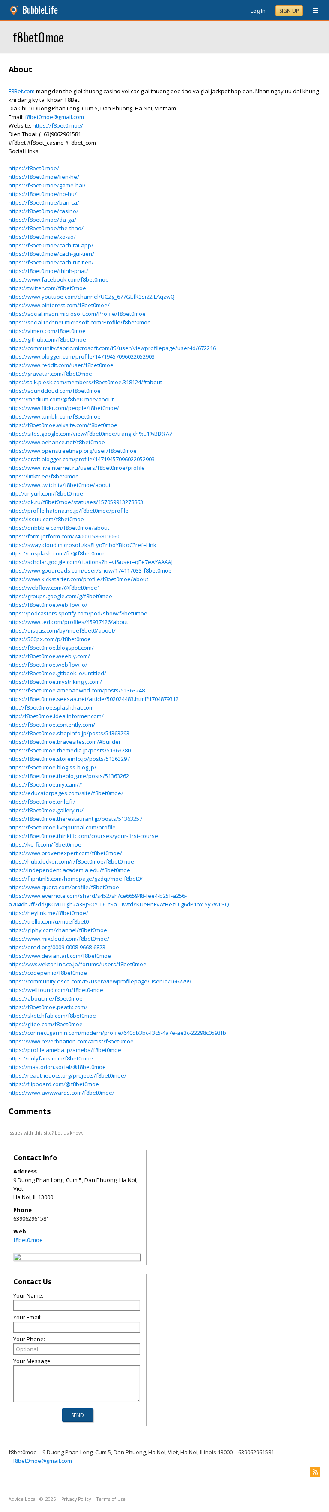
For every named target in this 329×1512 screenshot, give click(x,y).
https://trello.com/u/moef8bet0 (49, 921)
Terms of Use (111, 1499)
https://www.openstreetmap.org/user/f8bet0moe (73, 450)
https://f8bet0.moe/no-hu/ (43, 194)
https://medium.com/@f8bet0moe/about (61, 399)
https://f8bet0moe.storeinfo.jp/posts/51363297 (69, 759)
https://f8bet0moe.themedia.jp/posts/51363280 (70, 750)
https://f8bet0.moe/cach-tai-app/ (51, 245)
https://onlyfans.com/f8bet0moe (51, 1058)
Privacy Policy (76, 1499)
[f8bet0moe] (17, 1258)
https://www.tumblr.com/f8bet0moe (55, 416)
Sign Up (289, 11)
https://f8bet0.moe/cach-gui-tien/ (51, 254)
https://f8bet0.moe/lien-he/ (44, 177)
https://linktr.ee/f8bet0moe (44, 476)
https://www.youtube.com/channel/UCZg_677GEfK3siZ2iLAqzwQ (92, 296)
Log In (258, 11)
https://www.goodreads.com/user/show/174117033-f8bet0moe (90, 570)
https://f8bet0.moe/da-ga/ (42, 219)
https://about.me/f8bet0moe (46, 998)
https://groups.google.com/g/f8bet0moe (60, 596)
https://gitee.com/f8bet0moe (46, 1024)
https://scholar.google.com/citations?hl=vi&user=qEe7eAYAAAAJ (91, 562)
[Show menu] (312, 11)
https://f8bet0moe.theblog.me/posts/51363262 (69, 776)
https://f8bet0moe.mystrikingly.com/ (55, 682)
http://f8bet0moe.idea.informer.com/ (56, 716)
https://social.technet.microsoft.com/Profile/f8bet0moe (80, 322)
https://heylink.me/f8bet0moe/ (48, 913)
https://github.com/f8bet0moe (47, 339)
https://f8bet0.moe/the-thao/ (46, 228)
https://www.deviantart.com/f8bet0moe (60, 955)
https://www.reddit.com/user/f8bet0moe (61, 365)
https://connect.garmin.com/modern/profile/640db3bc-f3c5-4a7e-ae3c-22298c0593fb (117, 1033)
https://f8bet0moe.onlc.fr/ (42, 801)
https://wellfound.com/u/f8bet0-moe (56, 990)
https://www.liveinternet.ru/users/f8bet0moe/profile (77, 468)
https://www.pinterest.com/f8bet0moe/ (59, 305)
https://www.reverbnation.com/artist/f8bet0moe (71, 1041)
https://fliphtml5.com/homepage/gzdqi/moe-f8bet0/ (76, 878)
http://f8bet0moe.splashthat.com (51, 707)
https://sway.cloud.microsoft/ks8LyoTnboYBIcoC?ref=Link (82, 545)
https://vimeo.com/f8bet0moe (47, 331)
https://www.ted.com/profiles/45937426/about (68, 622)
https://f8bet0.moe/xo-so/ (42, 237)
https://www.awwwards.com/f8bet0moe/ (61, 1092)
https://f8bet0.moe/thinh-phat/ (48, 271)
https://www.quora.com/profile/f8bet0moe (64, 887)
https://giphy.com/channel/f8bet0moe (58, 930)
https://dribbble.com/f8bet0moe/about (59, 528)
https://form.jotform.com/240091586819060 (64, 536)
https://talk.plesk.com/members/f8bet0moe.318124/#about (85, 382)
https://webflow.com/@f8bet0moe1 (54, 587)
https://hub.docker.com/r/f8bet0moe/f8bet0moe (71, 861)
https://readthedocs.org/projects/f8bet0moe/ (67, 1075)
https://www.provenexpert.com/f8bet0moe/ (65, 853)
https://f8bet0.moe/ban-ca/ (44, 202)
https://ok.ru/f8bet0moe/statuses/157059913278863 (76, 502)
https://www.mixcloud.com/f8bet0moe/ (59, 938)
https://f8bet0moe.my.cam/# (45, 784)
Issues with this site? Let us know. (46, 1132)
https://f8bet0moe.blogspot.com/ (51, 647)
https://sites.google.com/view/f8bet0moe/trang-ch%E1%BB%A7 (90, 433)
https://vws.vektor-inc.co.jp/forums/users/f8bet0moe (78, 964)
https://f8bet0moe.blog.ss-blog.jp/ (52, 767)
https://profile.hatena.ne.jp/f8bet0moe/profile (69, 510)
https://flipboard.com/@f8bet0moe (54, 1084)
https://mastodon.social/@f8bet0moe (57, 1067)
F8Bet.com (22, 91)
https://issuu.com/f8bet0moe (46, 519)
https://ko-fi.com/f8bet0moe (45, 844)
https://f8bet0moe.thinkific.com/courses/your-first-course (83, 836)
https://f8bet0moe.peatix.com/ (48, 1007)
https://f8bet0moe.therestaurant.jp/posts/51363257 (75, 819)
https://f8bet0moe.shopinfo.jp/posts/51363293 (69, 733)
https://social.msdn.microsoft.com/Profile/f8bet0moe (77, 314)
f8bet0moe (38, 36)
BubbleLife (40, 9)
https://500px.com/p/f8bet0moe (50, 639)
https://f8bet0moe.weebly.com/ (49, 656)
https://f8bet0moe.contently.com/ (52, 724)
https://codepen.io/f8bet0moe (48, 973)
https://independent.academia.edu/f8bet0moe (69, 870)
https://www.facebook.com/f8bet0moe (59, 279)
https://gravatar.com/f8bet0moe (50, 373)
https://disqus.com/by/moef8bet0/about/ (62, 630)
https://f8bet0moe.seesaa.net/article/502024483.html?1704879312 (94, 699)
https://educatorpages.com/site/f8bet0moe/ (66, 793)
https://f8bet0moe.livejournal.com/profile (62, 827)
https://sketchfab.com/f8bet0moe (52, 1015)
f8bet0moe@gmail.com (54, 117)
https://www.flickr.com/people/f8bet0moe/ (64, 408)
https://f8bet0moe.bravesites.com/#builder (65, 742)
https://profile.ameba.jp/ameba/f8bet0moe (65, 1050)
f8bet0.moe (28, 1240)
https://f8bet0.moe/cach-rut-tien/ (51, 262)
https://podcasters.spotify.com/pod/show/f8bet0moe (78, 613)
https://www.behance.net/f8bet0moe (57, 442)
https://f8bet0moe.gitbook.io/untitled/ (57, 673)
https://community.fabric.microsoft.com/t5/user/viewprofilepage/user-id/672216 (112, 348)
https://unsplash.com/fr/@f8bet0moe (57, 553)
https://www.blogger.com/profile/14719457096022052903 (82, 356)
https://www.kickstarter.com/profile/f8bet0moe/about (78, 579)
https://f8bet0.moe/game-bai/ (47, 185)
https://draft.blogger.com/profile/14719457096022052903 (82, 459)
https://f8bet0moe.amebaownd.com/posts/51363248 (77, 690)
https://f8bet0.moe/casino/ (43, 211)
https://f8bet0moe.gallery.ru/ (46, 810)
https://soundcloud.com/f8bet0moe (55, 391)
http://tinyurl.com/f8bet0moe (46, 493)
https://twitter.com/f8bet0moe (47, 288)
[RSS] (315, 1472)
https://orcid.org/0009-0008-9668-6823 (57, 947)
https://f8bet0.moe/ (58, 125)
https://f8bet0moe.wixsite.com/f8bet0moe (63, 425)
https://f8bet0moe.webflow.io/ (48, 605)
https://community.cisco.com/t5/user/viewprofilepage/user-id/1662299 (100, 981)
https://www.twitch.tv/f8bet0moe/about (60, 485)
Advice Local (23, 1499)
